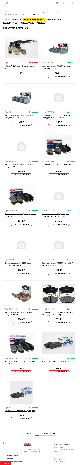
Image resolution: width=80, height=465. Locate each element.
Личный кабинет (12, 456)
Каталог (15, 13)
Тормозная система (50, 13)
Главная (6, 13)
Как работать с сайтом (14, 461)
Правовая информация (32, 451)
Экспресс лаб (59, 461)
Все (53, 434)
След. (46, 434)
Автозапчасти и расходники (30, 13)
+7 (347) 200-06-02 (62, 444)
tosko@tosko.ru (59, 447)
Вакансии (10, 458)
